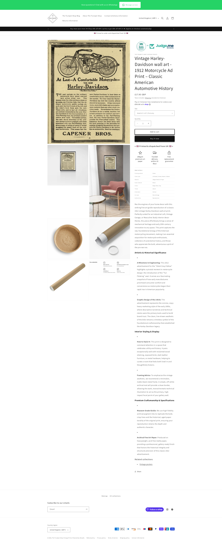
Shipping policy (125, 538)
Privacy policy (101, 538)
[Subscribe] (86, 509)
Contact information (138, 538)
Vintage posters (146, 464)
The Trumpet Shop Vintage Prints (62, 538)
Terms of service (113, 538)
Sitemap (105, 496)
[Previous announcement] (48, 29)
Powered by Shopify (78, 538)
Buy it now (154, 138)
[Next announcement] (173, 29)
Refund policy (91, 538)
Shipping (148, 98)
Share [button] (139, 471)
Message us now (132, 5)
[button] (162, 18)
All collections (115, 496)
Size (136, 109)
